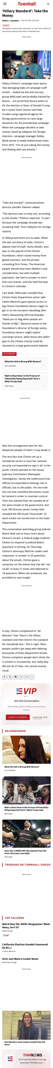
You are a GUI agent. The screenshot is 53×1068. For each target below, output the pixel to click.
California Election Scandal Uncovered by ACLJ (25, 946)
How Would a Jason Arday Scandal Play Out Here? (24, 1043)
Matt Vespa (8, 814)
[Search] (48, 4)
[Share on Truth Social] (10, 677)
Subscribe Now (40, 717)
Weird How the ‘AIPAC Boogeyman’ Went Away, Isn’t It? (26, 925)
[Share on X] (4, 677)
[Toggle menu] (5, 4)
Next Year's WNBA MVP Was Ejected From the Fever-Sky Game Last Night (25, 852)
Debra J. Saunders (10, 20)
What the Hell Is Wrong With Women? (21, 766)
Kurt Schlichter (9, 770)
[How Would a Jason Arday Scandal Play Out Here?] (26, 1025)
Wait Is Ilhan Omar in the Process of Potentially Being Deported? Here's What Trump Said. (26, 809)
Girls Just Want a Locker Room (20, 959)
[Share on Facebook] (15, 677)
